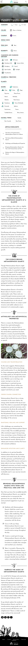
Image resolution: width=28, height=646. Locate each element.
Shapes (3, 87)
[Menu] (1, 2)
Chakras (4, 35)
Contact (9, 639)
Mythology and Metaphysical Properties (15, 143)
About (3, 639)
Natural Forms (6, 117)
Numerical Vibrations (8, 77)
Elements (4, 50)
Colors (3, 30)
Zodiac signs (5, 40)
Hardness (4, 24)
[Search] (26, 2)
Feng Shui (4, 45)
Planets (3, 81)
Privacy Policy (16, 639)
